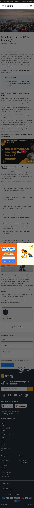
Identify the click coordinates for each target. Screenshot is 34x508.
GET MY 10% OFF (8, 261)
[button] (31, 6)
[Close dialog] (32, 246)
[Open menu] (3, 6)
